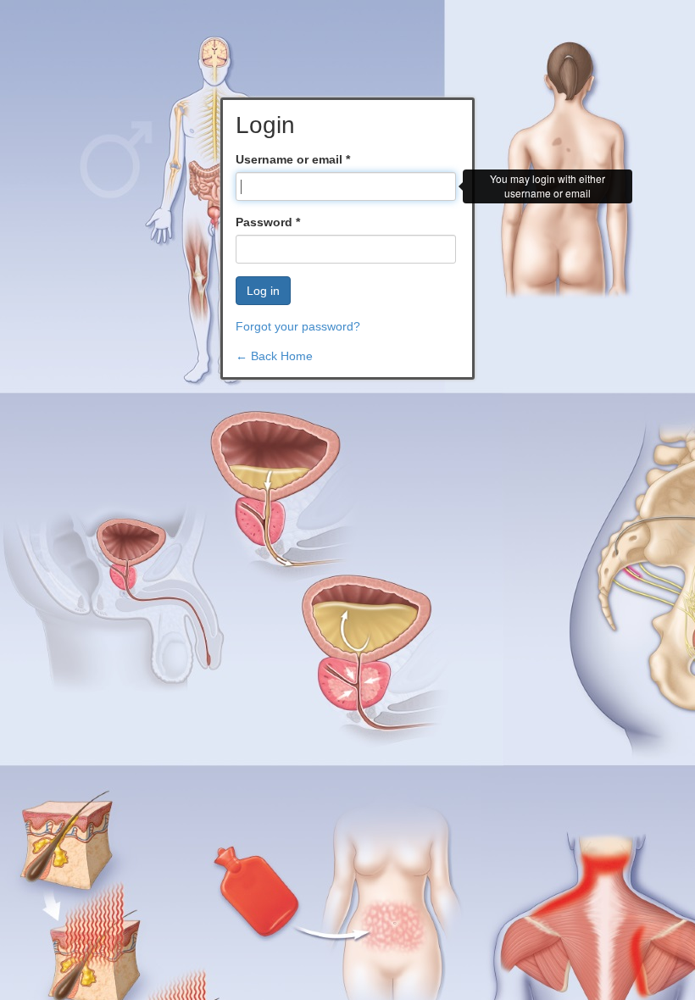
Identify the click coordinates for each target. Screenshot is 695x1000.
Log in (263, 290)
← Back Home (274, 356)
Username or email (293, 159)
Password (268, 222)
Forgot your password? (298, 326)
